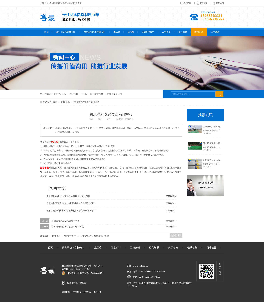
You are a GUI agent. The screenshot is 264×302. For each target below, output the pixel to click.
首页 (46, 32)
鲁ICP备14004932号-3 (80, 269)
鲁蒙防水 (98, 236)
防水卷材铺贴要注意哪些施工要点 (68, 227)
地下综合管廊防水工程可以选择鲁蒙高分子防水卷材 (71, 210)
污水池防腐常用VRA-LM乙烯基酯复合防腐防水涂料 (70, 203)
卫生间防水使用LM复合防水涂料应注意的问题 (68, 196)
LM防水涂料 (86, 236)
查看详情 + (171, 221)
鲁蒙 (107, 236)
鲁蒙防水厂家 (60, 94)
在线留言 (187, 3)
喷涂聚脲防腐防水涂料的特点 (65, 221)
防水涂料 (74, 94)
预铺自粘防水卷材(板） (95, 32)
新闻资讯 (198, 32)
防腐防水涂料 (148, 32)
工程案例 (166, 32)
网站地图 (220, 3)
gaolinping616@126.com (150, 277)
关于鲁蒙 (215, 32)
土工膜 (117, 32)
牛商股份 (76, 292)
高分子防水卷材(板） (66, 32)
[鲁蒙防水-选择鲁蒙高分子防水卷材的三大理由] (47, 20)
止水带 (131, 32)
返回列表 (176, 235)
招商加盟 (182, 32)
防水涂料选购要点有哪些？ (86, 102)
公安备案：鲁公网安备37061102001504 (85, 273)
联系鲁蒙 (203, 3)
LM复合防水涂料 (114, 94)
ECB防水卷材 (96, 94)
